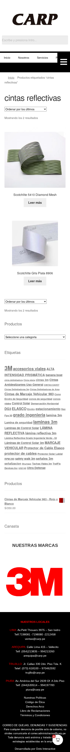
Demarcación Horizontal (45, 403)
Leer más (35, 202)
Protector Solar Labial (50, 454)
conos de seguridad (40, 399)
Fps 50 (8, 415)
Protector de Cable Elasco (44, 447)
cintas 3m (42, 380)
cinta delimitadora (13, 380)
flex (63, 409)
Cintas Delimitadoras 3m (16, 389)
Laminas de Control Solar (21, 428)
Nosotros (23, 57)
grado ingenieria (29, 415)
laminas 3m (45, 422)
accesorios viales (29, 368)
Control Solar (21, 403)
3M (8, 368)
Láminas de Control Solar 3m (24, 443)
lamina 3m (54, 415)
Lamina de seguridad (18, 422)
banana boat (54, 375)
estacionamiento (48, 409)
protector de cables (20, 453)
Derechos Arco (35, 706)
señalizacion (12, 463)
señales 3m (44, 458)
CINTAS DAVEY (51, 384)
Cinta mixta (29, 380)
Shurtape (26, 463)
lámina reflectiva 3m (40, 433)
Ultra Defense (36, 468)
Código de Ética (35, 702)
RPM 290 (9, 459)
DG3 (7, 408)
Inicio (7, 57)
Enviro (31, 409)
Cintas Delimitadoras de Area (45, 389)
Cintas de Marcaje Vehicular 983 (29, 394)
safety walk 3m (25, 458)
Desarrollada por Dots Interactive (35, 748)
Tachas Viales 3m (42, 463)
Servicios (42, 57)
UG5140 (22, 468)
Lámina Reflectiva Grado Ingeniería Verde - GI (30, 438)
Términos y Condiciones (35, 715)
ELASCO (19, 408)
